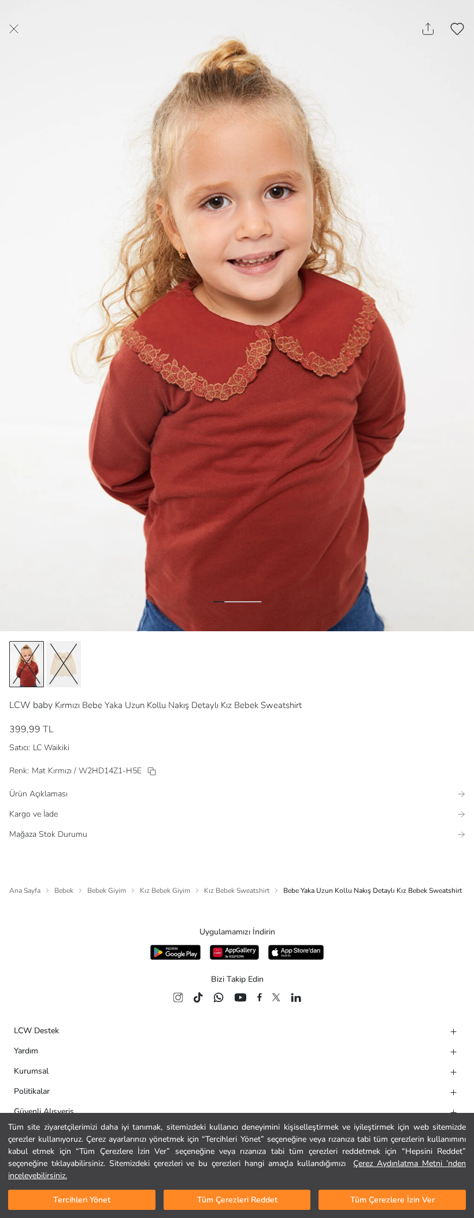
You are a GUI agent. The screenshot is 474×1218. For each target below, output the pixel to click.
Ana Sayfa (24, 890)
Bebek (63, 890)
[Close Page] (13, 28)
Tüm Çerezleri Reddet (237, 1199)
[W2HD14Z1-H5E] (151, 771)
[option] (26, 664)
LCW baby (31, 705)
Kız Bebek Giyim (165, 890)
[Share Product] (428, 28)
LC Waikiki (51, 747)
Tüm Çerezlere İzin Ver (392, 1199)
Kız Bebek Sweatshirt (236, 890)
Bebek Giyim (106, 890)
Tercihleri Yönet (81, 1199)
